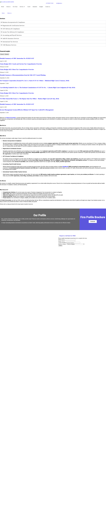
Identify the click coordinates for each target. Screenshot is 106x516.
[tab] (2, 54)
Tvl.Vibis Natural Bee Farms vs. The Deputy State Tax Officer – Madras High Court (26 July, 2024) (29, 98)
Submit (60, 245)
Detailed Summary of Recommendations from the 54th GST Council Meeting (23, 75)
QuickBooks (65, 166)
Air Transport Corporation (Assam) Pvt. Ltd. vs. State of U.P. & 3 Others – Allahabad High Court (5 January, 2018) (34, 80)
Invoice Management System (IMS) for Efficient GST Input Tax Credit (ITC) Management (27, 110)
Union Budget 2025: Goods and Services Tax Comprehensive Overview (21, 64)
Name (60, 239)
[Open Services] (24, 7)
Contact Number (62, 242)
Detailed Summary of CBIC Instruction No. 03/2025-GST (17, 58)
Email (60, 241)
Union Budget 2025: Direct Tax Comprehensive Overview (17, 69)
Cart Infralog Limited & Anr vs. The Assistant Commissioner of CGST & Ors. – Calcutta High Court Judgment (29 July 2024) (37, 87)
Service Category (62, 244)
